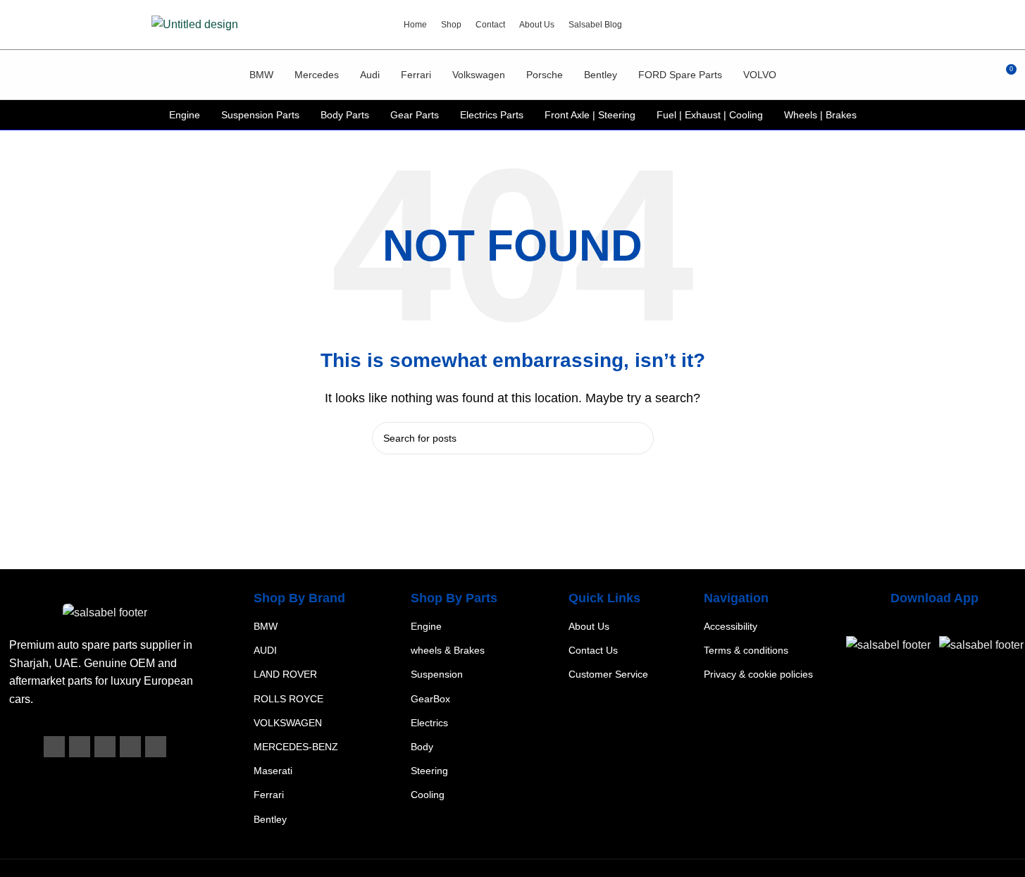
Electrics (429, 722)
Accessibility (730, 626)
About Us (589, 626)
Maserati (273, 770)
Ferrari (269, 794)
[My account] (979, 75)
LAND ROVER (285, 674)
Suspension (437, 674)
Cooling (428, 794)
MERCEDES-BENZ (296, 746)
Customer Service (608, 674)
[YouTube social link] (130, 746)
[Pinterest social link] (155, 746)
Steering (429, 770)
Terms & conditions (746, 650)
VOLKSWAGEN (288, 722)
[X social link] (79, 746)
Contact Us (593, 650)
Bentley (270, 818)
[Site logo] (194, 24)
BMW (266, 626)
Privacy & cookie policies (758, 674)
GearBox (430, 698)
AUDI (265, 650)
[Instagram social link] (105, 746)
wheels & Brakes (448, 650)
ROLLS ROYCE (288, 698)
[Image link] (105, 612)
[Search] (16, 75)
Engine (426, 626)
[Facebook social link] (54, 746)
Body (422, 746)
